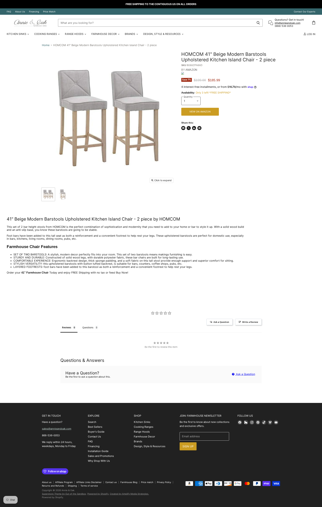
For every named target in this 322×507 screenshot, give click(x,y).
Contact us (111, 482)
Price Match (49, 11)
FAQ (9, 11)
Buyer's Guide (96, 431)
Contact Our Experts (304, 11)
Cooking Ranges (46, 34)
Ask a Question (245, 374)
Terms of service (89, 485)
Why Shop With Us (99, 460)
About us (46, 482)
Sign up (188, 446)
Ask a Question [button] (221, 321)
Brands (130, 34)
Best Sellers (95, 426)
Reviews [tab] (66, 327)
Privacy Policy (164, 482)
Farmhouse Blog (128, 482)
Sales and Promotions (101, 456)
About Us (20, 11)
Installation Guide (98, 451)
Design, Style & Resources (162, 34)
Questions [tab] (87, 327)
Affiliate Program (64, 482)
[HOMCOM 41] (48, 194)
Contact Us (94, 436)
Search (92, 422)
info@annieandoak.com (287, 22)
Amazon (191, 69)
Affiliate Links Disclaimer (89, 482)
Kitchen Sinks (17, 34)
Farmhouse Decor (104, 34)
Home (45, 45)
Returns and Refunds (53, 485)
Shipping (72, 485)
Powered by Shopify (52, 497)
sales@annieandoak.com (56, 428)
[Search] (258, 23)
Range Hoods (74, 34)
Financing (34, 11)
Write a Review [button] (250, 321)
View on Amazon (200, 111)
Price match (147, 482)
